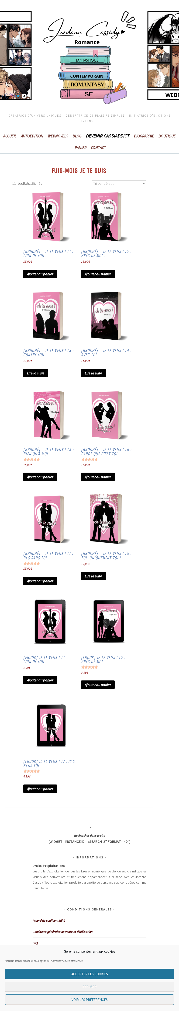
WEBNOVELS (58, 136)
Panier (80, 147)
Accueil (10, 136)
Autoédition (32, 136)
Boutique (167, 136)
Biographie (144, 136)
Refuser (89, 987)
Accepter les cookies (89, 974)
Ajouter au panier (40, 274)
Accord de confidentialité (49, 920)
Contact (98, 147)
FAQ (35, 943)
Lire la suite (35, 373)
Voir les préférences (90, 999)
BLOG (77, 136)
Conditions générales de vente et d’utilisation (63, 932)
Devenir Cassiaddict (108, 136)
